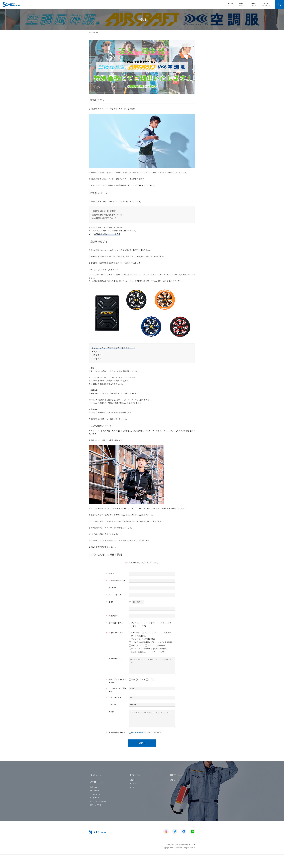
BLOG (253, 4)
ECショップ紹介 (95, 805)
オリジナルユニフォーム (98, 801)
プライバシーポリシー (171, 844)
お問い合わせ (174, 780)
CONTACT (266, 4)
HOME (230, 4)
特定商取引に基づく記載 (188, 844)
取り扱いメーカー (96, 794)
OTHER (176, 775)
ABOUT (242, 4)
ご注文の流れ (94, 791)
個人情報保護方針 (138, 732)
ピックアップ (134, 783)
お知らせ (133, 780)
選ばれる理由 (94, 787)
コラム (132, 787)
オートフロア (94, 798)
